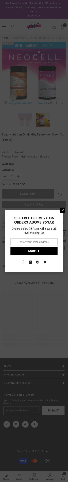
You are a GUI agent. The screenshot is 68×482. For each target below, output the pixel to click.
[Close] (62, 210)
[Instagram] (30, 262)
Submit (34, 251)
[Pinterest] (37, 262)
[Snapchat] (45, 262)
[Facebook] (23, 262)
